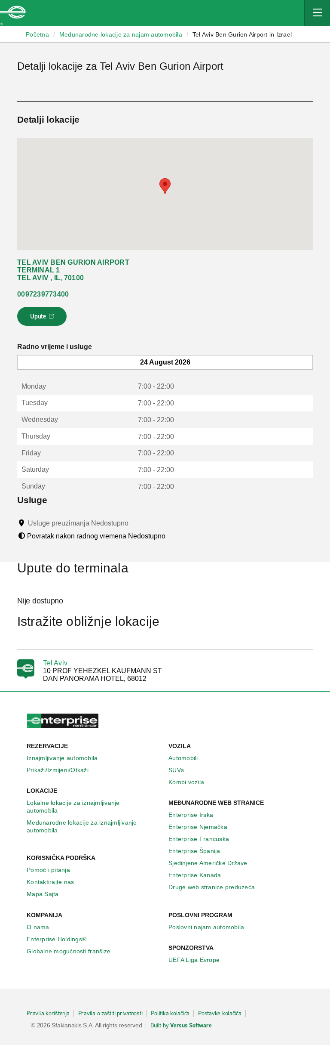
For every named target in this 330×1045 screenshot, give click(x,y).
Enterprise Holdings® (56, 939)
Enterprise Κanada (194, 875)
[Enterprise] (13, 13)
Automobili (183, 757)
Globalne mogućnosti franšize (68, 951)
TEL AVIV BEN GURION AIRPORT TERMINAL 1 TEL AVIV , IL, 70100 (73, 270)
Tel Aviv (55, 663)
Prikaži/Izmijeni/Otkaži (58, 770)
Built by (180, 1026)
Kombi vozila (186, 782)
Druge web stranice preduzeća (211, 887)
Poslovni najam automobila (206, 927)
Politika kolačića (170, 1013)
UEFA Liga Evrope (194, 959)
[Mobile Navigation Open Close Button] (317, 13)
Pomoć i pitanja (48, 869)
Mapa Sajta (43, 893)
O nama (38, 927)
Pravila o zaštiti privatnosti (110, 1013)
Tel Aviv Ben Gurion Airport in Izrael (242, 34)
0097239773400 (43, 294)
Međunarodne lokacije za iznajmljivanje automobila (82, 826)
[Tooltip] (136, 523)
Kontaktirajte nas (50, 881)
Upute (43, 319)
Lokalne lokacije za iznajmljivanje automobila (73, 806)
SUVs (176, 770)
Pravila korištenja (48, 1013)
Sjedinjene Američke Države (208, 862)
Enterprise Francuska (198, 838)
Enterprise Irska (190, 814)
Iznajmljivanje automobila (62, 757)
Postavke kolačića (219, 1013)
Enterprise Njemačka (197, 826)
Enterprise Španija (194, 850)
